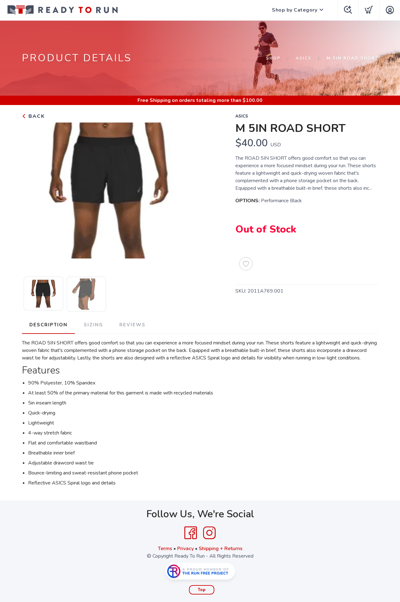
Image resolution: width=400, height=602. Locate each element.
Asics (304, 58)
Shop (273, 58)
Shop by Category (294, 10)
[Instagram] (209, 533)
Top (202, 590)
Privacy (185, 548)
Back (36, 116)
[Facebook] (190, 533)
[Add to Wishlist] (246, 264)
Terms (165, 548)
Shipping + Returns (220, 548)
